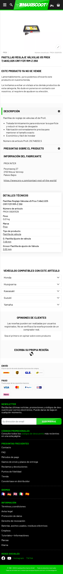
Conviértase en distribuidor (15, 481)
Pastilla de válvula (12, 234)
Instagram (18, 558)
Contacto (6, 447)
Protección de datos (11, 516)
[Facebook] (3, 558)
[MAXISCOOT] (32, 5)
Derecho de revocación (13, 520)
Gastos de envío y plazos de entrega (19, 461)
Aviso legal (7, 511)
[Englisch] (15, 494)
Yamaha (8, 304)
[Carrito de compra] (58, 5)
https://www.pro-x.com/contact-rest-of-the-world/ (30, 180)
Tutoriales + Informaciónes (15, 535)
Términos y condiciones (13, 506)
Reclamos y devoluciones (14, 466)
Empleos (6, 530)
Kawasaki (9, 291)
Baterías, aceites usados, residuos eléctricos (24, 525)
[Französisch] (3, 494)
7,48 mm (7, 241)
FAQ (3, 452)
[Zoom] (58, 47)
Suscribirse (49, 421)
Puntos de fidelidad (11, 471)
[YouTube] (9, 558)
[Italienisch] (21, 494)
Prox (5, 52)
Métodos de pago (10, 457)
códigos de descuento (32, 433)
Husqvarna (10, 284)
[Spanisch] (27, 494)
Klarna (4, 545)
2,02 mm (7, 249)
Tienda (4, 476)
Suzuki (8, 297)
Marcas (5, 540)
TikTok (29, 558)
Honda (7, 277)
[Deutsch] (9, 494)
